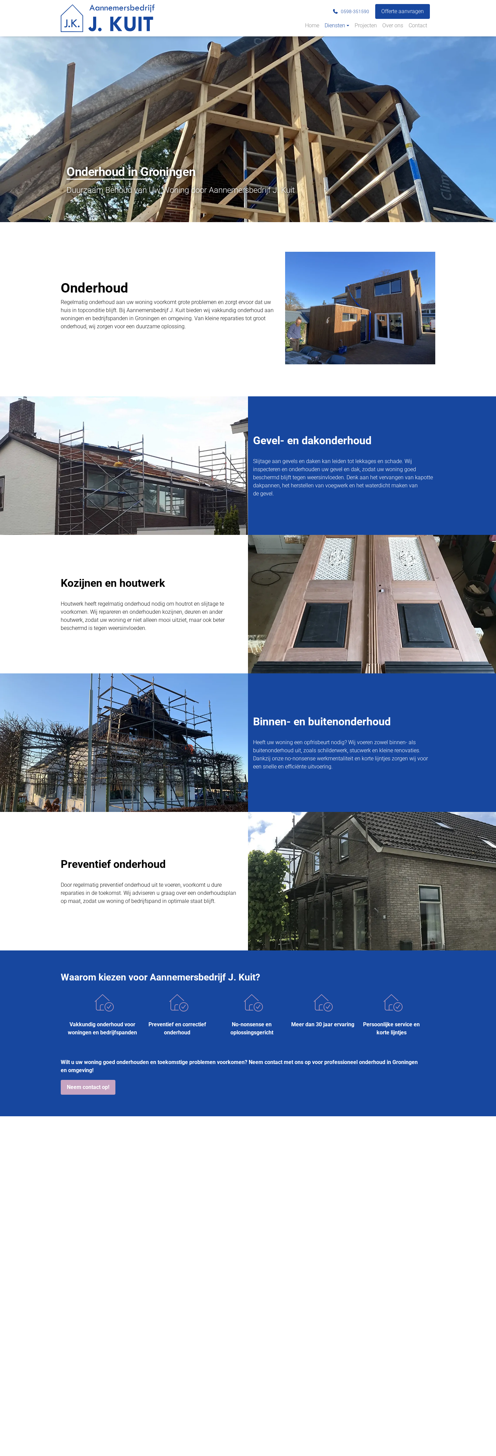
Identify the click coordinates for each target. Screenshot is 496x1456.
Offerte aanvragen (402, 11)
